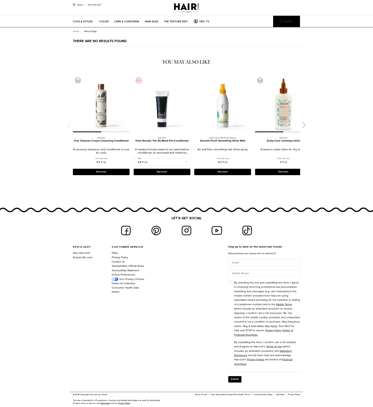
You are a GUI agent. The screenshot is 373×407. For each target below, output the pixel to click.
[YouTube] (217, 230)
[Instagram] (186, 230)
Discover (101, 172)
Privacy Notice (255, 359)
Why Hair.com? (95, 4)
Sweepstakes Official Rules (128, 266)
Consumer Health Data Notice (125, 289)
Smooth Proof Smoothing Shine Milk (222, 141)
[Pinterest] (156, 230)
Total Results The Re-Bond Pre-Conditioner (162, 141)
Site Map (280, 394)
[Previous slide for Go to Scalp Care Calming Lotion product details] (257, 103)
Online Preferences (123, 274)
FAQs (115, 253)
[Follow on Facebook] (126, 230)
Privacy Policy (120, 257)
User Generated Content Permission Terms (230, 394)
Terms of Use (274, 346)
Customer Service (127, 247)
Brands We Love (82, 257)
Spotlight (82, 247)
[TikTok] (247, 230)
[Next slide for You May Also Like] (304, 125)
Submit (235, 379)
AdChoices (105, 403)
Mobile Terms (284, 304)
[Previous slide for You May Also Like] (69, 125)
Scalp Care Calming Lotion (283, 141)
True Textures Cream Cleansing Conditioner (101, 141)
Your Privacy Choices (131, 279)
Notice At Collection (123, 283)
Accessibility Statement (125, 270)
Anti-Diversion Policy (263, 394)
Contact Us (118, 261)
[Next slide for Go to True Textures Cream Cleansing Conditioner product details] (128, 103)
